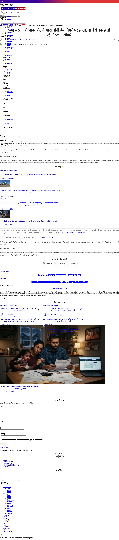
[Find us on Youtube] (7, 474)
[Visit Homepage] (13, 10)
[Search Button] (0, 14)
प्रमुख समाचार (7, 487)
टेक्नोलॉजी (9, 70)
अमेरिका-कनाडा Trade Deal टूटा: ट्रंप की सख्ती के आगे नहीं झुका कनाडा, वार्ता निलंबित (30, 175)
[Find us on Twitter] (1, 474)
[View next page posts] (1, 227)
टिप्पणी (2, 406)
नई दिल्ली (9, 502)
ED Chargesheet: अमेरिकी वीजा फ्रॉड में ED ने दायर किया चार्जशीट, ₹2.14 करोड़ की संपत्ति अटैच (63, 330)
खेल (4, 107)
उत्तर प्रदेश (10, 507)
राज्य (4, 19)
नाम (1, 422)
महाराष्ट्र (9, 59)
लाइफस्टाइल (6, 89)
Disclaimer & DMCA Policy (11, 465)
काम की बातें (10, 119)
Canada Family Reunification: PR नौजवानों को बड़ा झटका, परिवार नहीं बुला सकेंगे (20, 388)
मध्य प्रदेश (9, 55)
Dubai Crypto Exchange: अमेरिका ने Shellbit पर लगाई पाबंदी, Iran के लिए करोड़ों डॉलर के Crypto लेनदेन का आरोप (20, 320)
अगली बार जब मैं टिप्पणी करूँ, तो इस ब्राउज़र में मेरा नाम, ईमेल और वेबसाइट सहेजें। (22, 440)
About (5, 460)
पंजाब (4, 60)
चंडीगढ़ (9, 20)
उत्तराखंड (9, 510)
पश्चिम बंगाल (10, 47)
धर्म (4, 103)
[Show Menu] (0, 19)
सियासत (5, 83)
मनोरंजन (5, 85)
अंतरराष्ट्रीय (6, 57)
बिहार (8, 51)
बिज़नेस (5, 87)
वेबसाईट (3, 434)
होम (4, 10)
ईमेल (1, 428)
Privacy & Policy (8, 463)
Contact (6, 467)
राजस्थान (9, 63)
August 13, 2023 (46, 237)
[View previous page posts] (0, 227)
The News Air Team (18, 39)
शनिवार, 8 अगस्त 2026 (7, 209)
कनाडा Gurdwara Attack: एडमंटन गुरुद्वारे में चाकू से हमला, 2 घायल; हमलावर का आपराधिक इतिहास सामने (63, 310)
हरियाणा (9, 17)
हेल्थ (8, 123)
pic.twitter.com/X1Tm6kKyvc (73, 233)
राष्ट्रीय (5, 71)
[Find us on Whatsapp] (6, 474)
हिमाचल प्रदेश (10, 500)
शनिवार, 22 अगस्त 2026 (7, 178)
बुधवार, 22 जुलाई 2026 (7, 225)
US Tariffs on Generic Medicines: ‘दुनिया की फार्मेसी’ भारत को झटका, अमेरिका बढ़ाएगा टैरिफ (30, 221)
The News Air (4, 25)
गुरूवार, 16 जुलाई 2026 (7, 392)
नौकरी (8, 73)
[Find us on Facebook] (3, 474)
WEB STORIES (8, 127)
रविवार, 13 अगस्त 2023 (30, 39)
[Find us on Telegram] (5, 474)
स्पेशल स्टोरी (6, 99)
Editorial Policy (8, 462)
